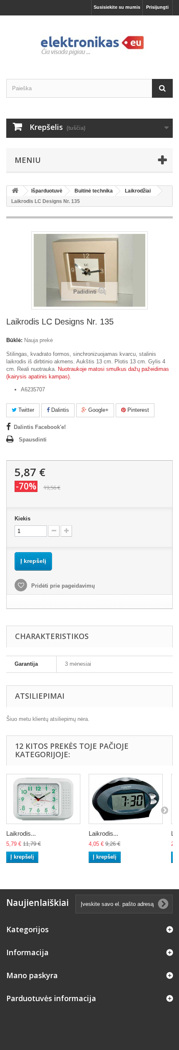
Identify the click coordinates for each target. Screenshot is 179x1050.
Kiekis (22, 518)
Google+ (98, 410)
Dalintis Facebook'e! (40, 427)
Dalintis (59, 410)
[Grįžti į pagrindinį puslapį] (15, 191)
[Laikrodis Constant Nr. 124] (43, 799)
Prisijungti (157, 7)
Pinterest (137, 410)
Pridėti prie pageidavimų (62, 586)
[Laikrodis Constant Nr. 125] (126, 799)
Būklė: (14, 340)
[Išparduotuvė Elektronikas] (89, 40)
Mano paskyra (32, 975)
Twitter (25, 410)
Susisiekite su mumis (117, 7)
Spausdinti (33, 439)
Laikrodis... (21, 833)
